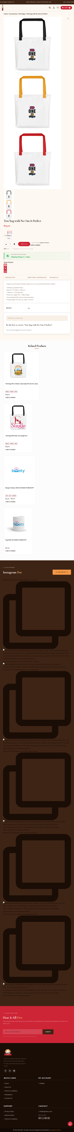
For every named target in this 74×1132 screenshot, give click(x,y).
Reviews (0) (54, 277)
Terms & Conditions (11, 1091)
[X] (37, 268)
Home (6, 14)
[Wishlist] (58, 8)
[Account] (54, 8)
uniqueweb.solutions (55, 1130)
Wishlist (42, 1083)
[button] (40, 243)
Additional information (37, 277)
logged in (18, 330)
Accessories (13, 14)
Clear (8, 235)
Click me (70, 1123)
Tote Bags (21, 14)
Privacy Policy (9, 1111)
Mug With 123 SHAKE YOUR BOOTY (15, 540)
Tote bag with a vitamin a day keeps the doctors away (21, 384)
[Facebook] (37, 265)
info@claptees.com (45, 1111)
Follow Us (62, 572)
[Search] (50, 8)
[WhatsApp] (37, 271)
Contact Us (8, 1098)
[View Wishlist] (58, 7)
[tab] (15, 277)
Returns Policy (9, 1115)
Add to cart (24, 244)
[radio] (10, 232)
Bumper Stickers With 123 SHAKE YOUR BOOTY (19, 488)
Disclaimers (8, 1095)
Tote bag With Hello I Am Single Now (16, 436)
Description (10, 277)
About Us (8, 1087)
